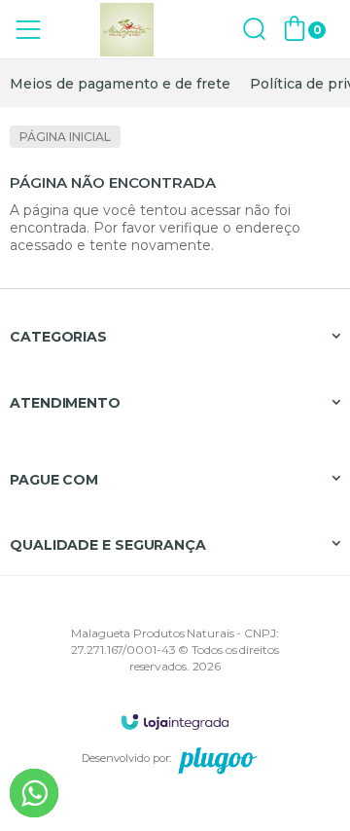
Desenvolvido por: (126, 758)
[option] (120, 83)
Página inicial (65, 136)
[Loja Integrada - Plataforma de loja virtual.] (175, 721)
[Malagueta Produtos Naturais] (126, 29)
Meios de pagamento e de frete (120, 83)
